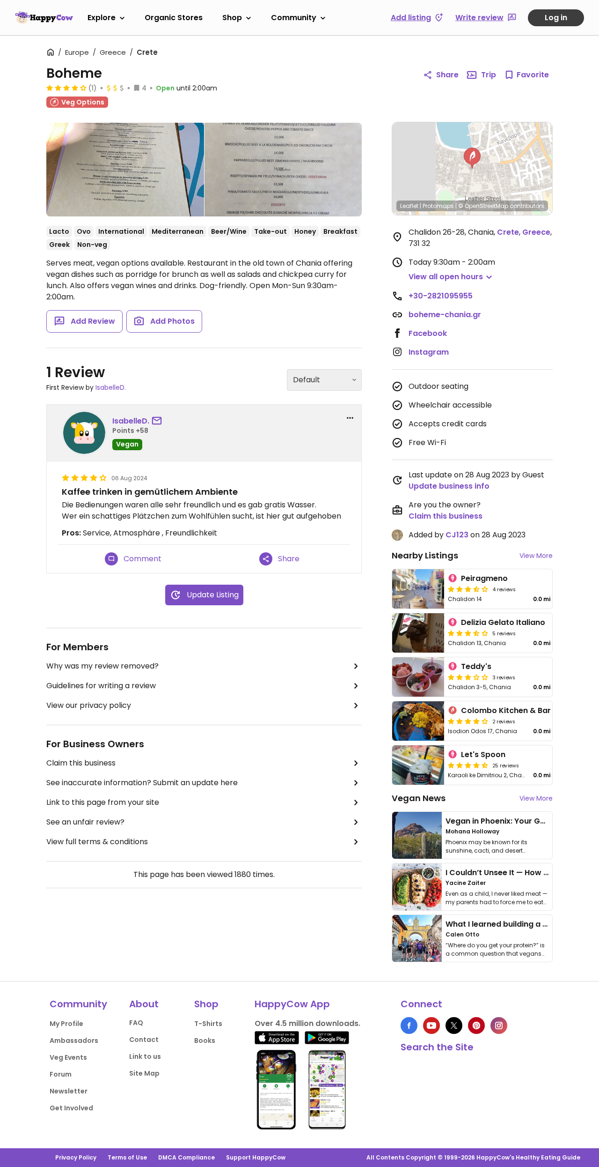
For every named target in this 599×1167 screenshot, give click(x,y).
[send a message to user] (158, 421)
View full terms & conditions (97, 841)
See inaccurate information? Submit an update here (142, 782)
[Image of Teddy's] (418, 677)
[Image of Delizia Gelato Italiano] (418, 633)
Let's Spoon (483, 754)
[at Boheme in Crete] (125, 169)
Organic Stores (174, 17)
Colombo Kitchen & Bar (506, 710)
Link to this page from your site (102, 802)
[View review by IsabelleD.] (84, 432)
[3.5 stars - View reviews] (468, 589)
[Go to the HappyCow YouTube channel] (431, 1025)
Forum (61, 1074)
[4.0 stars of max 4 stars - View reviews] (66, 87)
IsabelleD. (110, 387)
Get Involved (71, 1108)
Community (293, 17)
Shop (232, 17)
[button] (472, 158)
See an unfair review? (85, 822)
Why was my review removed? (102, 666)
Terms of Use (127, 1157)
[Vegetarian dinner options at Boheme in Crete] (283, 169)
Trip (488, 74)
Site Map (144, 1073)
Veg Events (68, 1057)
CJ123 (457, 534)
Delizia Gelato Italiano (503, 622)
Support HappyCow (255, 1157)
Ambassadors (74, 1040)
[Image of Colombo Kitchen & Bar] (418, 721)
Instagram (429, 352)
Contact (144, 1039)
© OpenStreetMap (483, 206)
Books (204, 1040)
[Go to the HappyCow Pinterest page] (476, 1025)
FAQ (136, 1022)
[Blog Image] (417, 835)
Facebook (428, 333)
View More (536, 555)
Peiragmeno (484, 578)
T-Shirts (208, 1023)
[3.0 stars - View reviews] (468, 677)
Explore (102, 17)
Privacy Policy (75, 1157)
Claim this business (81, 763)
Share (447, 74)
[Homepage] (44, 17)
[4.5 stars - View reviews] (468, 765)
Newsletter (69, 1091)
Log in (556, 17)
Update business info (449, 486)
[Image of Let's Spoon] (418, 765)
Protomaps (438, 206)
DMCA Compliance (186, 1157)
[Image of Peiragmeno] (418, 589)
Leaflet (409, 206)
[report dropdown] (350, 418)
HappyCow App (292, 1004)
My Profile (66, 1023)
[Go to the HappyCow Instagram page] (498, 1025)
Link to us (145, 1056)
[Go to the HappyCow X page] (454, 1025)
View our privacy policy (88, 705)
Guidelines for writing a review (101, 685)
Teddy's (476, 666)
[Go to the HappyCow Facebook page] (409, 1025)
